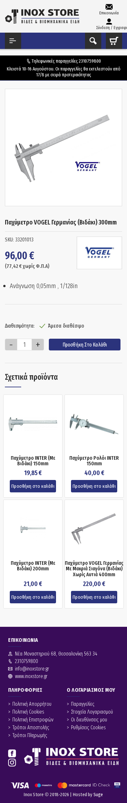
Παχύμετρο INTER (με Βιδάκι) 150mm (33, 461)
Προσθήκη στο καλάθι (85, 345)
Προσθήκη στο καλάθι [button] (33, 486)
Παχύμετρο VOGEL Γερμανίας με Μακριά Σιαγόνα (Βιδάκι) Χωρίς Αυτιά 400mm (94, 569)
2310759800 (90, 61)
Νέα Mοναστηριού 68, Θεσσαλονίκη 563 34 (56, 654)
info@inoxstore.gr (32, 669)
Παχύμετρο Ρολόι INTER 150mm (94, 461)
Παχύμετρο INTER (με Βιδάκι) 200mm (33, 566)
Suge (98, 794)
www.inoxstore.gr (31, 676)
